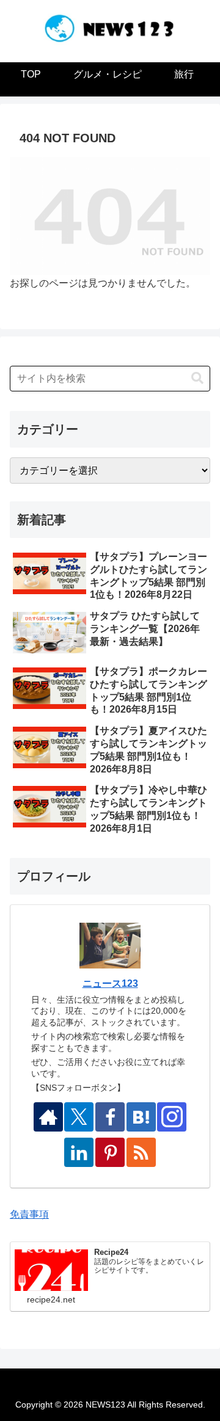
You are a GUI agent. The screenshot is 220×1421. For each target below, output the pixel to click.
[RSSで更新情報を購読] (141, 1152)
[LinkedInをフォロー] (79, 1152)
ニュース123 (110, 983)
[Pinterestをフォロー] (110, 1152)
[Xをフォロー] (79, 1117)
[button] (197, 378)
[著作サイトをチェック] (48, 1117)
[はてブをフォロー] (141, 1117)
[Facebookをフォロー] (110, 1117)
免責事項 (29, 1214)
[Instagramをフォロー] (171, 1117)
